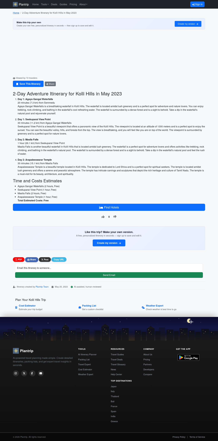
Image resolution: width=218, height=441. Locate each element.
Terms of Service (197, 436)
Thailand (115, 396)
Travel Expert (84, 364)
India (113, 416)
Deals (54, 4)
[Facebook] (32, 373)
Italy (113, 391)
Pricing (73, 4)
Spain (113, 411)
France (114, 406)
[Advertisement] (109, 54)
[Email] (41, 373)
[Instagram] (16, 373)
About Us (147, 354)
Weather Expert (85, 374)
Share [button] (33, 259)
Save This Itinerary (29, 83)
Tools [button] (44, 4)
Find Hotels (111, 207)
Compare (147, 374)
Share (51, 83)
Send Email (109, 275)
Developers (148, 369)
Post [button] (45, 259)
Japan (114, 386)
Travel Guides (117, 354)
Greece (114, 421)
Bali (112, 401)
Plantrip (24, 4)
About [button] (82, 4)
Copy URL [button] (59, 259)
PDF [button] (19, 259)
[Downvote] (115, 217)
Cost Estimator (85, 369)
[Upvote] (103, 217)
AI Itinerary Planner (87, 354)
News (113, 369)
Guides (63, 4)
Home (35, 4)
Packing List (84, 359)
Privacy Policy (178, 436)
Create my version (187, 23)
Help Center (116, 374)
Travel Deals (116, 359)
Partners (147, 364)
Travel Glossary (118, 364)
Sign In (199, 4)
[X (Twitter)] (24, 373)
